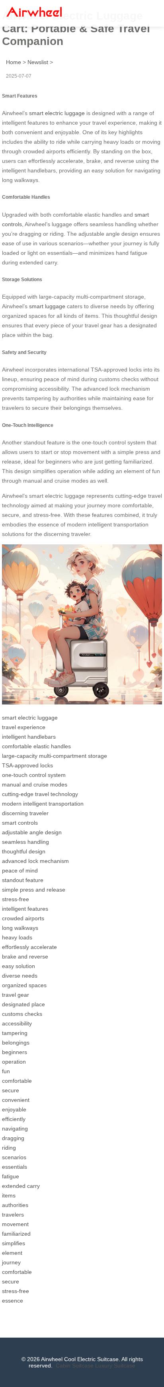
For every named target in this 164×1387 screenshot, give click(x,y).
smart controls (20, 823)
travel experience (23, 727)
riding (9, 1147)
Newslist (37, 62)
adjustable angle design (32, 832)
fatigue (10, 1176)
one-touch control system (34, 775)
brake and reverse (25, 956)
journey (11, 1262)
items (9, 1195)
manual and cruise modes (34, 784)
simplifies (13, 1243)
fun (6, 1071)
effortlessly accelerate (29, 947)
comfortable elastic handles (36, 746)
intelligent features (25, 909)
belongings (15, 1042)
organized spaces (24, 985)
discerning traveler (25, 813)
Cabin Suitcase (75, 1365)
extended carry (21, 1186)
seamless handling (25, 842)
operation (14, 1061)
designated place (23, 1004)
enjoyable (14, 1109)
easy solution (18, 966)
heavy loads (17, 937)
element (12, 1253)
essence (12, 1300)
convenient (15, 1100)
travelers (13, 1214)
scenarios (14, 1157)
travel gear (15, 995)
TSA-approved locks (27, 765)
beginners (14, 1052)
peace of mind (20, 870)
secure (10, 1090)
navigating (15, 1128)
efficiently (13, 1119)
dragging (13, 1138)
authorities (15, 1205)
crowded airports (23, 918)
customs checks (22, 1014)
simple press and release (33, 889)
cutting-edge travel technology (40, 794)
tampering (14, 1033)
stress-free (15, 899)
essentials (14, 1167)
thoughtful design (23, 851)
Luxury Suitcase (115, 1365)
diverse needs (19, 975)
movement (15, 1224)
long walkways (20, 928)
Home (13, 62)
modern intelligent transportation (43, 803)
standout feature (22, 880)
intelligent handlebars (29, 737)
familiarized (16, 1233)
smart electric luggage (57, 113)
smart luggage (47, 306)
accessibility (17, 1023)
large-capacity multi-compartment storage (54, 756)
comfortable (17, 1081)
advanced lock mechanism (35, 861)
